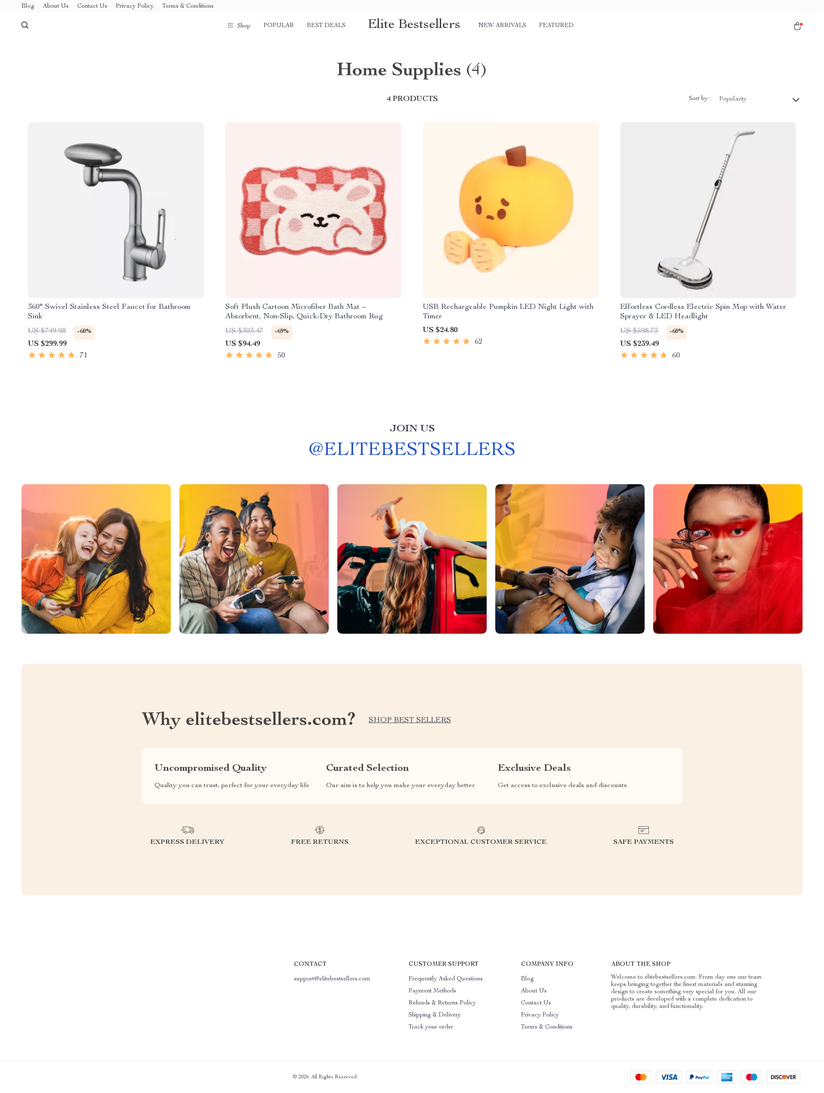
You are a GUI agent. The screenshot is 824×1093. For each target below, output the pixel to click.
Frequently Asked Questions (446, 979)
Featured (556, 26)
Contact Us (92, 6)
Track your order (431, 1027)
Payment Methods (432, 991)
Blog (27, 6)
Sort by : (700, 99)
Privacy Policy (135, 6)
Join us (412, 429)
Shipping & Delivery (435, 1015)
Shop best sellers (410, 720)
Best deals (326, 26)
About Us (56, 6)
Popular (279, 26)
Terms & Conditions (188, 6)
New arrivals (502, 26)
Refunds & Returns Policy (442, 1003)
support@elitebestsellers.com (332, 979)
